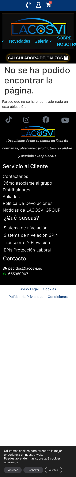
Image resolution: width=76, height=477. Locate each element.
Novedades (19, 41)
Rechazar (33, 470)
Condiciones (58, 297)
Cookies (49, 289)
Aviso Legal (29, 289)
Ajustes (53, 470)
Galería (41, 41)
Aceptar (13, 470)
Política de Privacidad (26, 297)
